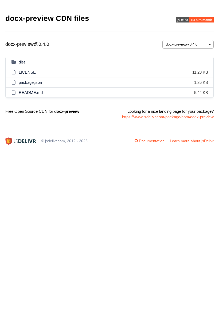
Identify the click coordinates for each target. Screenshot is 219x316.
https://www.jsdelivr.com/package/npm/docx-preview (168, 117)
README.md (31, 92)
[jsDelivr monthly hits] (195, 20)
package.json (30, 82)
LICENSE (27, 72)
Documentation (152, 141)
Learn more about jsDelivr (192, 141)
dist (22, 62)
